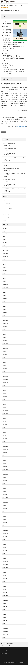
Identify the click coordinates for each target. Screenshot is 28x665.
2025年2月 (5, 278)
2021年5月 (5, 396)
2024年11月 (5, 287)
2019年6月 (5, 458)
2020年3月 (5, 435)
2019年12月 (5, 444)
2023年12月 (5, 317)
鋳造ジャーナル (9, 132)
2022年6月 (5, 360)
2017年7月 (5, 511)
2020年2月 (5, 438)
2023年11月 (5, 320)
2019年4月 (5, 463)
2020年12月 (5, 410)
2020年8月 (5, 421)
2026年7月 (5, 231)
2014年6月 (5, 612)
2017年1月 (5, 525)
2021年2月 (5, 404)
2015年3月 (5, 586)
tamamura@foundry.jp (21, 126)
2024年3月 (5, 309)
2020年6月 (5, 427)
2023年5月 (5, 332)
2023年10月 (5, 323)
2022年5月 (5, 362)
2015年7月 (5, 575)
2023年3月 (5, 334)
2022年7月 (5, 357)
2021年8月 (5, 388)
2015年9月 (5, 570)
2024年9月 (5, 292)
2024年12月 (5, 284)
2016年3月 (5, 553)
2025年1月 (5, 281)
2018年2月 (5, 494)
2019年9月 (5, 452)
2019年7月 (5, 455)
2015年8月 (5, 572)
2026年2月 (5, 245)
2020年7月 (5, 424)
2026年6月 (5, 233)
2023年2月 (5, 337)
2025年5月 (5, 270)
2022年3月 (5, 368)
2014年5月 (5, 614)
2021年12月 (5, 376)
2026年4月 (5, 239)
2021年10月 (5, 382)
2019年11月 (5, 446)
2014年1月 (5, 626)
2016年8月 (5, 539)
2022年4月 (5, 365)
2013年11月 (5, 631)
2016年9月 (5, 536)
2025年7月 (5, 264)
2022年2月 (5, 371)
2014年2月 (5, 623)
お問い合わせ (4, 653)
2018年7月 (5, 480)
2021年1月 (5, 407)
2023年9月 (5, 326)
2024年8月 (5, 295)
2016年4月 (5, 550)
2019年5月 (5, 460)
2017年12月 (5, 497)
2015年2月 (5, 589)
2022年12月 (5, 343)
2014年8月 (5, 606)
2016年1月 (5, 558)
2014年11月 (5, 598)
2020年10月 (5, 416)
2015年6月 (5, 578)
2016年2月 (5, 556)
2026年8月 (5, 228)
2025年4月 (5, 273)
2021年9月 (5, 385)
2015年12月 (5, 561)
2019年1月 (5, 466)
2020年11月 (5, 413)
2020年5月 (5, 430)
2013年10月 (5, 634)
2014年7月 (5, 609)
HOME (4, 643)
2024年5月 (5, 303)
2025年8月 (5, 261)
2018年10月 (5, 474)
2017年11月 (5, 500)
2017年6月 (5, 514)
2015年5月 (5, 581)
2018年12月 (5, 469)
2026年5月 (5, 236)
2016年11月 (5, 530)
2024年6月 (5, 301)
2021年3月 (5, 402)
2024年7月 (5, 298)
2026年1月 (5, 247)
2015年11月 (5, 564)
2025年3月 (5, 275)
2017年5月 (5, 516)
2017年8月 (5, 508)
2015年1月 (5, 592)
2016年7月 (5, 542)
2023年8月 (5, 329)
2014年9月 (5, 603)
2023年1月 (5, 340)
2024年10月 (5, 289)
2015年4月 (5, 584)
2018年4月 (5, 488)
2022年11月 (5, 346)
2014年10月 (5, 600)
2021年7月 (5, 390)
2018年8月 (5, 477)
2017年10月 (5, 502)
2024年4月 (5, 306)
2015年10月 (5, 567)
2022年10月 (5, 348)
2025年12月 (5, 250)
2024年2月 (5, 312)
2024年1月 (5, 315)
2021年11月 (5, 379)
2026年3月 (5, 242)
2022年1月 (5, 374)
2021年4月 (5, 399)
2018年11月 (5, 472)
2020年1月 (5, 441)
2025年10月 (5, 256)
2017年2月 (5, 522)
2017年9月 (5, 505)
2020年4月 (5, 432)
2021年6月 (5, 393)
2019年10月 (5, 449)
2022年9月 (5, 351)
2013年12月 (5, 628)
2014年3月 (5, 620)
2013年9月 (5, 637)
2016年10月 (5, 533)
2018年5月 (5, 486)
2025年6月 (5, 267)
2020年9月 (5, 418)
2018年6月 (5, 483)
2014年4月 (5, 617)
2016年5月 (5, 547)
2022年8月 (5, 354)
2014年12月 (5, 595)
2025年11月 (5, 253)
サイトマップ (4, 650)
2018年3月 (5, 491)
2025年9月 (5, 259)
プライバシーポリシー (6, 648)
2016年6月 (5, 544)
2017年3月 (5, 519)
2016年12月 (5, 528)
